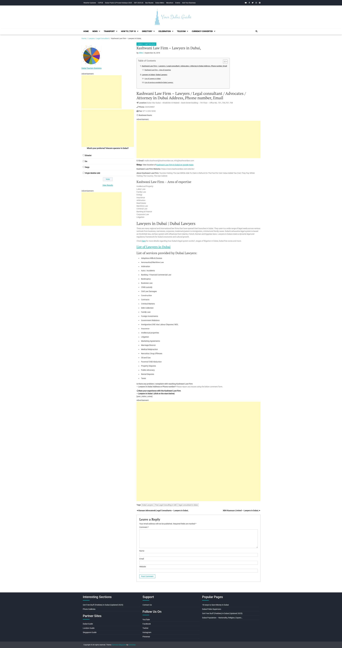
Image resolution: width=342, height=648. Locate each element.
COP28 (100, 3)
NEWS (95, 31)
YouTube (146, 619)
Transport (109, 31)
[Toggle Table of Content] (224, 61)
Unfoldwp (132, 645)
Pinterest (146, 637)
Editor (141, 53)
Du (86, 161)
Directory (147, 31)
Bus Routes (149, 3)
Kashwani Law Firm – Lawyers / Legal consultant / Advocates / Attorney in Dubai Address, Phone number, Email (184, 66)
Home (86, 31)
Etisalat (88, 155)
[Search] (256, 31)
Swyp (87, 167)
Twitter (145, 628)
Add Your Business (189, 3)
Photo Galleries (89, 609)
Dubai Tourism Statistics (91, 68)
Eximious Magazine (119, 645)
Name (141, 551)
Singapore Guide (89, 632)
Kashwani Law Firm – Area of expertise (158, 70)
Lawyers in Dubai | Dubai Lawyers (154, 75)
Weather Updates (89, 3)
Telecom (181, 31)
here (144, 241)
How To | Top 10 (128, 31)
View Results (107, 185)
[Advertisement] (199, 139)
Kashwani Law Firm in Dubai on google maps (174, 165)
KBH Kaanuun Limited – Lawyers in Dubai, (241, 510)
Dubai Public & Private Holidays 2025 (118, 3)
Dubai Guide (88, 624)
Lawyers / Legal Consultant (146, 44)
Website (142, 567)
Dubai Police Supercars (211, 609)
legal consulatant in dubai (188, 505)
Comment (144, 527)
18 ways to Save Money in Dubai (215, 605)
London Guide (88, 628)
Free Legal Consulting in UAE (166, 505)
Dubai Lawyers (147, 505)
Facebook (147, 624)
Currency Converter (202, 31)
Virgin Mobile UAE (92, 173)
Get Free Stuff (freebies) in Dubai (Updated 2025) (103, 605)
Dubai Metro (159, 3)
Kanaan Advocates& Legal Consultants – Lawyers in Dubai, (163, 510)
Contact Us (147, 605)
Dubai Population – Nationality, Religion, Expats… (222, 618)
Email (141, 559)
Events (177, 3)
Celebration (164, 31)
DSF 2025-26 (138, 3)
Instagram (147, 632)
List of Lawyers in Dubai (153, 79)
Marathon (169, 3)
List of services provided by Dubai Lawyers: (159, 82)
